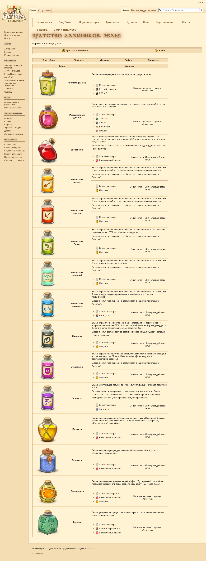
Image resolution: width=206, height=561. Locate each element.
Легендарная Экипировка (10, 84)
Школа (186, 22)
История (152, 10)
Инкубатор (65, 22)
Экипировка (44, 22)
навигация (49, 43)
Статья (32, 10)
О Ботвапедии (37, 554)
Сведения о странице (14, 160)
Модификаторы (89, 22)
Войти (200, 3)
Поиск (7, 38)
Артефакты (112, 22)
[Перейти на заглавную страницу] (14, 13)
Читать (125, 10)
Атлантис (8, 89)
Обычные (79, 60)
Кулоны (132, 22)
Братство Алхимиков (77, 50)
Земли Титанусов (65, 29)
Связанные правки (13, 148)
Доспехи (8, 131)
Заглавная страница (13, 32)
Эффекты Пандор (12, 128)
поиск (59, 43)
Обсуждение (44, 10)
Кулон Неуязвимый (13, 74)
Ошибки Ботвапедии (13, 108)
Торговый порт (166, 22)
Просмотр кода (138, 10)
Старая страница (12, 35)
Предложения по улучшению (12, 103)
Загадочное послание (14, 80)
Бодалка (42, 29)
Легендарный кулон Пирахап (13, 66)
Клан (146, 22)
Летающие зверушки (13, 134)
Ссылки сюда (10, 144)
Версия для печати (13, 154)
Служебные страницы (14, 151)
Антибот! (8, 77)
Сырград (8, 92)
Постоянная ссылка (13, 157)
